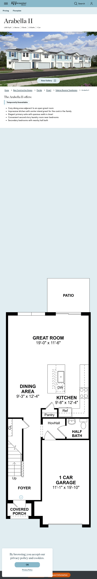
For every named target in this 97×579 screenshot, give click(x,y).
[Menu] (6, 3)
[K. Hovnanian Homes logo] (19, 4)
